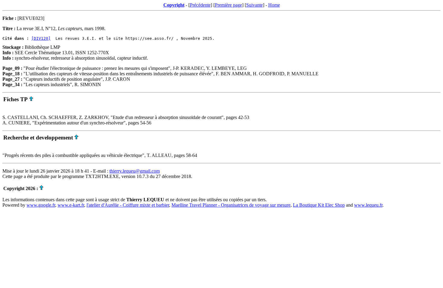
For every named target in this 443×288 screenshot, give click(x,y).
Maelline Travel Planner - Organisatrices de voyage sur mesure (231, 205)
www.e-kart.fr (71, 205)
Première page (228, 5)
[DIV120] (41, 38)
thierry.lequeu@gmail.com (134, 171)
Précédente (200, 5)
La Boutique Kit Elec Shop (319, 205)
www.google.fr (41, 205)
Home (274, 5)
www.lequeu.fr (368, 205)
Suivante (254, 5)
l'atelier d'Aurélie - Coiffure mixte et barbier (127, 205)
